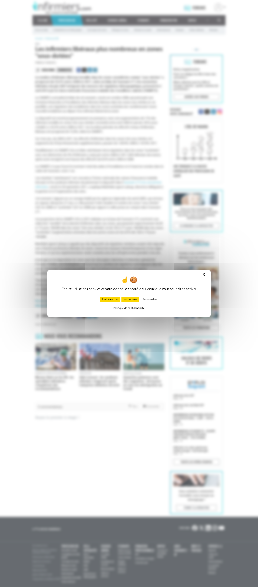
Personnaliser (150, 299)
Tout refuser (130, 299)
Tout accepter (110, 299)
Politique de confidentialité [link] (129, 308)
